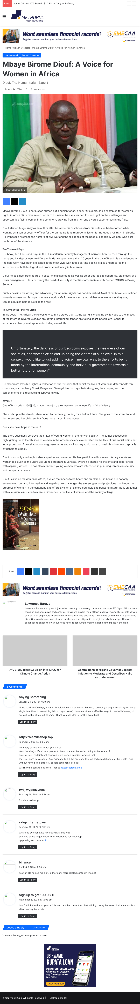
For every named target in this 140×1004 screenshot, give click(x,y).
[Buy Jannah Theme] (70, 35)
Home (7, 47)
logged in (22, 935)
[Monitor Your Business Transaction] (70, 589)
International (11, 55)
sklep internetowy (32, 822)
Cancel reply (39, 927)
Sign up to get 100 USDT (37, 895)
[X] (27, 628)
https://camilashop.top (36, 737)
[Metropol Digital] (27, 16)
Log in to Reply (28, 721)
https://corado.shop (71, 767)
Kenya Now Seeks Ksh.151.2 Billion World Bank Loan (41, 3)
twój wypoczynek (32, 790)
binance (25, 862)
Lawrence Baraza (37, 603)
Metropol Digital (58, 997)
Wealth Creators (21, 47)
